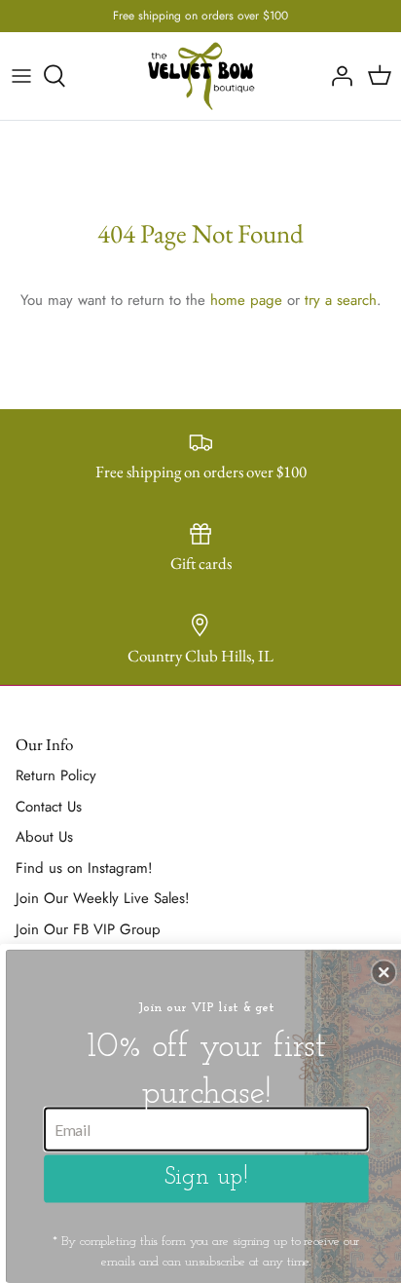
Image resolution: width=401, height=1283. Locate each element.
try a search (341, 300)
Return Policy (56, 775)
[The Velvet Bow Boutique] (200, 76)
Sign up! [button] (206, 1178)
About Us (44, 837)
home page (246, 300)
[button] (384, 972)
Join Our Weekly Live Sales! (103, 898)
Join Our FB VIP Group (88, 929)
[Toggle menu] (21, 76)
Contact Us (49, 806)
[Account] (336, 76)
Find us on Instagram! (84, 868)
